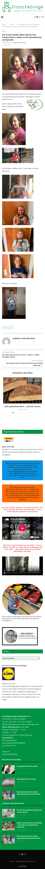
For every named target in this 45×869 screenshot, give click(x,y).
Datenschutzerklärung (9, 754)
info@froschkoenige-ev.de (11, 724)
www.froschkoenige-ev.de (30, 724)
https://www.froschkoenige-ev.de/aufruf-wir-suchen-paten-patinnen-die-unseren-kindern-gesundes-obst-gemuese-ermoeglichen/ (22, 618)
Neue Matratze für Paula (26, 779)
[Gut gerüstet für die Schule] (8, 769)
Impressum (6, 752)
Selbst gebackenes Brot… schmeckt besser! (22, 406)
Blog (11, 24)
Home (4, 24)
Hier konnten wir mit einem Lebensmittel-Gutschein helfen (28, 793)
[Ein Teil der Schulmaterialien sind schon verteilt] (8, 813)
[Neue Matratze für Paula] (8, 782)
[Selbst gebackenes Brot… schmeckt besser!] (22, 390)
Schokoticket (7, 327)
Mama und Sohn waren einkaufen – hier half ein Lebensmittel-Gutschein (29, 825)
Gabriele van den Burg (19, 42)
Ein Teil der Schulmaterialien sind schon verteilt (29, 811)
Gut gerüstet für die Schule (27, 766)
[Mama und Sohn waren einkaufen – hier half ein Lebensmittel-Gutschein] (8, 826)
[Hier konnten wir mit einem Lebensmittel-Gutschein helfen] (8, 795)
